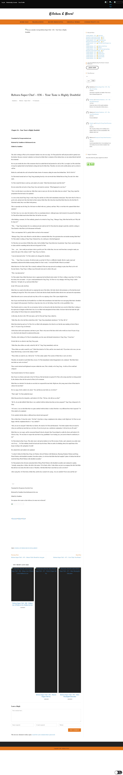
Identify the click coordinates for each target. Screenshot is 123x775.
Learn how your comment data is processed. (43, 734)
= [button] (87, 76)
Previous (14, 518)
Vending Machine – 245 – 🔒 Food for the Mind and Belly (98, 49)
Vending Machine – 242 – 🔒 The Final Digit (95, 55)
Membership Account (11, 2)
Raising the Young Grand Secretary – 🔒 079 (95, 38)
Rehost (35, 548)
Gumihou (14, 100)
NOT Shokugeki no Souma (26, 548)
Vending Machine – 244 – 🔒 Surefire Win (94, 52)
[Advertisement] (46, 116)
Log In (3, 2)
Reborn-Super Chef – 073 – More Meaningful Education (69, 695)
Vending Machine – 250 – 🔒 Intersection (94, 35)
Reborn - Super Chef (24, 100)
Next (24, 518)
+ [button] (86, 76)
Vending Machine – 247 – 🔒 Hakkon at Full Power (96, 46)
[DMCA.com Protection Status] (90, 164)
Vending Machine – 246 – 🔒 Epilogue (94, 47)
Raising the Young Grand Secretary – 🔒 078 (95, 41)
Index (19, 518)
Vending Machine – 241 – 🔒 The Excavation (95, 56)
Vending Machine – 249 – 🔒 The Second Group (96, 40)
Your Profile (21, 2)
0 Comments (36, 100)
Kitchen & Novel (61, 14)
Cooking (16, 548)
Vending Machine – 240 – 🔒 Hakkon (93, 58)
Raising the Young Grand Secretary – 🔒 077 (95, 50)
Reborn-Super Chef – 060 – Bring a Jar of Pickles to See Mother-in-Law (22, 604)
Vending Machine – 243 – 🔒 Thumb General (95, 53)
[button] (91, 80)
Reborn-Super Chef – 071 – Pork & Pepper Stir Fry (46, 695)
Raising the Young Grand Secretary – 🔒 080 (95, 37)
